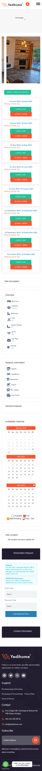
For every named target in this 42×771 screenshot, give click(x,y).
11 (25, 468)
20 (33, 471)
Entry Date (9, 588)
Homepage (19, 18)
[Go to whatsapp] (6, 764)
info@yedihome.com (13, 724)
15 (13, 471)
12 (29, 468)
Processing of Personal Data (12, 694)
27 (33, 475)
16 (17, 471)
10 (21, 468)
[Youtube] (23, 675)
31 (9, 452)
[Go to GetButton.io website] (5, 768)
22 (13, 475)
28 (9, 478)
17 (21, 471)
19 (29, 471)
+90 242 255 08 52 (13, 719)
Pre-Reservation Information (12, 689)
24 (21, 475)
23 (17, 475)
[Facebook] (4, 675)
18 (25, 471)
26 (29, 475)
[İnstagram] (17, 675)
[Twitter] (10, 675)
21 (9, 475)
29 (13, 478)
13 (33, 468)
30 (33, 449)
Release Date (10, 600)
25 (25, 475)
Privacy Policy (29, 694)
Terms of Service (8, 699)
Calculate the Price (21, 614)
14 (9, 471)
